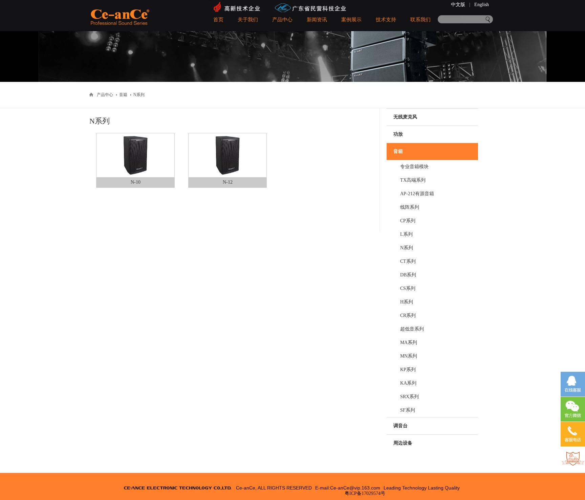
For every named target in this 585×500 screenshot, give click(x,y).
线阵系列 (409, 207)
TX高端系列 (413, 180)
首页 (218, 19)
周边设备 (402, 443)
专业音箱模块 (414, 166)
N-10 (135, 182)
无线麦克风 (405, 116)
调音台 (400, 425)
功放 (398, 134)
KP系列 (408, 369)
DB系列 (408, 274)
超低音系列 (412, 329)
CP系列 (407, 220)
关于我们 (248, 19)
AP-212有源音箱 (417, 193)
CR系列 (408, 315)
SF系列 (407, 410)
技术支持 (386, 19)
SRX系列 (409, 396)
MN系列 (408, 356)
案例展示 (351, 19)
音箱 (398, 151)
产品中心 (282, 19)
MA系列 (408, 342)
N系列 (406, 247)
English (481, 4)
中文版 (458, 4)
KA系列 (408, 383)
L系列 (406, 234)
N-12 (228, 182)
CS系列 (407, 288)
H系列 (406, 301)
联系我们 (420, 19)
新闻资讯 (317, 19)
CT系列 (408, 261)
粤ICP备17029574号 (365, 493)
